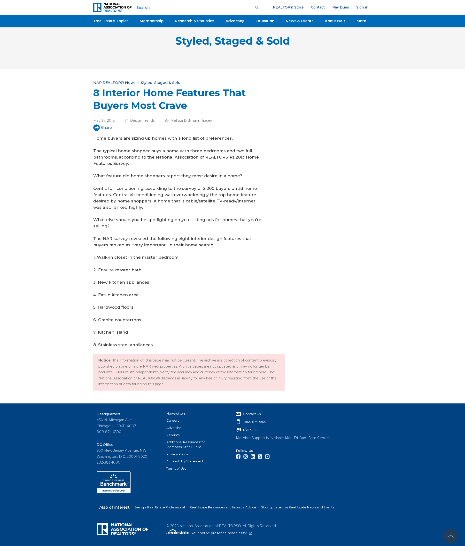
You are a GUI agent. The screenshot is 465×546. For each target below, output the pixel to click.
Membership (151, 20)
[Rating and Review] (114, 492)
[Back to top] (450, 536)
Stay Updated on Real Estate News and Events (297, 507)
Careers (172, 420)
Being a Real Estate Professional (159, 507)
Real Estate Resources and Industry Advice (223, 507)
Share (106, 127)
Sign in (362, 7)
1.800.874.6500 (254, 422)
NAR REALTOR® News (114, 82)
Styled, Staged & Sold (232, 40)
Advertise (173, 428)
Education (265, 20)
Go (257, 7)
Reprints (172, 435)
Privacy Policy (177, 454)
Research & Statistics (194, 20)
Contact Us (252, 414)
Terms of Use (176, 468)
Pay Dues (340, 7)
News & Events (299, 20)
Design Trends (142, 120)
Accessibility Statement (184, 461)
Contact (318, 7)
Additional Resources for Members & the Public (185, 444)
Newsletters (176, 413)
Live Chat (250, 430)
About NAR (335, 20)
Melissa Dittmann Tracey (191, 120)
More (361, 20)
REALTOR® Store (288, 7)
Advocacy (234, 20)
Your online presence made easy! (221, 533)
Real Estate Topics (111, 20)
